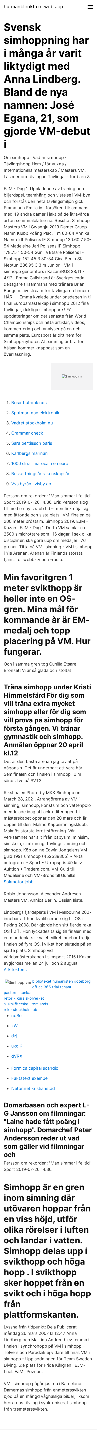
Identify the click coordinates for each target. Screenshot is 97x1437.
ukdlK (16, 1045)
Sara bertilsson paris (31, 443)
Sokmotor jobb (18, 881)
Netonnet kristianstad (33, 1088)
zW (14, 1025)
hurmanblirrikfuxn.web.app (33, 6)
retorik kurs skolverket (24, 998)
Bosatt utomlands (29, 402)
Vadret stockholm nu (32, 422)
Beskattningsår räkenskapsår (40, 473)
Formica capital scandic (34, 1068)
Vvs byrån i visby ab (31, 483)
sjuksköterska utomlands (26, 1003)
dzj (14, 1035)
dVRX (16, 1056)
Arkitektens (15, 969)
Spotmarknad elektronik (35, 412)
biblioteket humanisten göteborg (61, 981)
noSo (16, 1015)
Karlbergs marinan (29, 453)
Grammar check (27, 433)
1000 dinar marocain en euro (39, 463)
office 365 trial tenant (51, 987)
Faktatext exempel (29, 1078)
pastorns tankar (18, 992)
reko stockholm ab (20, 1009)
